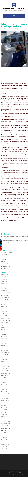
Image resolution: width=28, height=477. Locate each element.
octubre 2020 (5, 426)
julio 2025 (3, 302)
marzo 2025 (4, 311)
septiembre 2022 (6, 373)
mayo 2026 (4, 281)
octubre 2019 (4, 448)
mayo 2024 (4, 334)
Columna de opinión (6, 252)
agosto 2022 (4, 375)
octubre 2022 (4, 371)
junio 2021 (4, 407)
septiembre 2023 (6, 352)
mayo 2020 (4, 437)
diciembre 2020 (5, 421)
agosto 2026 (4, 274)
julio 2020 (3, 432)
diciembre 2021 (5, 393)
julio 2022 (3, 377)
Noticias (20, 29)
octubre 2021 (4, 398)
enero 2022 (4, 391)
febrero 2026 (4, 286)
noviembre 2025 (5, 293)
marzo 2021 (4, 414)
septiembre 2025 (5, 297)
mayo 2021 (4, 410)
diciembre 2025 (5, 290)
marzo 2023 (4, 359)
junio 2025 (4, 304)
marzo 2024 (4, 338)
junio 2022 (4, 380)
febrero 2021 (4, 416)
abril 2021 (3, 412)
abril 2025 (3, 309)
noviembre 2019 (5, 446)
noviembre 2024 (5, 320)
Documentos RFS (6, 257)
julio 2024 (3, 329)
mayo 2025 (4, 306)
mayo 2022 (4, 382)
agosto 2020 (4, 430)
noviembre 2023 (5, 348)
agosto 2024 (4, 327)
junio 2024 (4, 332)
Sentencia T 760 (5, 266)
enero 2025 (4, 315)
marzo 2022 (4, 387)
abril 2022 (4, 384)
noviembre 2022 (5, 368)
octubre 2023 (4, 350)
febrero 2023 (4, 361)
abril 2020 (4, 439)
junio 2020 (4, 435)
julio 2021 (3, 405)
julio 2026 (3, 277)
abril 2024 (4, 336)
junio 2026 (4, 279)
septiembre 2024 (6, 325)
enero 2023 (4, 364)
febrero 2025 (4, 313)
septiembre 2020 (6, 428)
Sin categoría (4, 268)
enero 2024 (4, 343)
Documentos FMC (6, 254)
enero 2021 (4, 419)
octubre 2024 (4, 322)
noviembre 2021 (5, 396)
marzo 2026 (4, 283)
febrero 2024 (4, 341)
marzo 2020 (4, 442)
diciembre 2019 (5, 444)
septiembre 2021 (5, 400)
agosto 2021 (4, 403)
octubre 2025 (4, 295)
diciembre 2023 (5, 345)
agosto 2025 (4, 299)
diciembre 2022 (5, 366)
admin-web (6, 29)
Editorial (3, 259)
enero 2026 (4, 288)
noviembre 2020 (5, 423)
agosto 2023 (4, 354)
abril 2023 (4, 357)
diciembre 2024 (5, 318)
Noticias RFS (4, 264)
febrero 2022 (4, 389)
